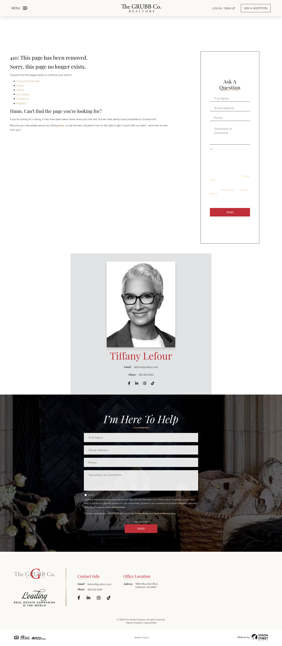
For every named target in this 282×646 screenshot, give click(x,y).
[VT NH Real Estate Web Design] (253, 637)
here (61, 125)
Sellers (20, 90)
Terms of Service (162, 513)
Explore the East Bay (28, 81)
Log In (216, 8)
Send (230, 212)
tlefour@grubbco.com (146, 367)
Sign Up (229, 8)
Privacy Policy (228, 189)
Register (21, 103)
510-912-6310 (146, 374)
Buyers (20, 85)
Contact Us (23, 98)
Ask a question (255, 8)
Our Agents (23, 94)
